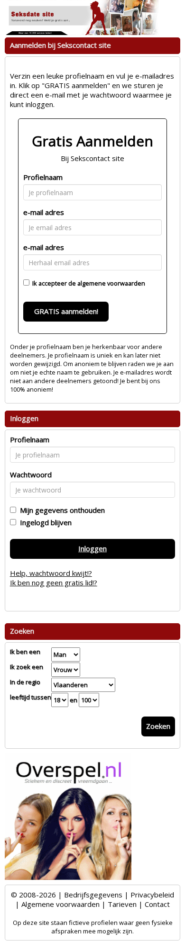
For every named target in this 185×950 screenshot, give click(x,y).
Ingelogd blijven (44, 522)
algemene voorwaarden (111, 283)
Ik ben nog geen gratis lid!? (53, 582)
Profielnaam (43, 177)
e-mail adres (43, 212)
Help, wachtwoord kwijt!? (51, 573)
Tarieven (122, 904)
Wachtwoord (31, 474)
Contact (157, 904)
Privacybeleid (152, 894)
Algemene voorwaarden (60, 904)
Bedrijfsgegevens (93, 894)
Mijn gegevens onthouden (60, 510)
